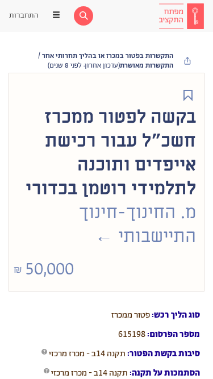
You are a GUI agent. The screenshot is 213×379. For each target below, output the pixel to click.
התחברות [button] (24, 15)
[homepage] (181, 16)
